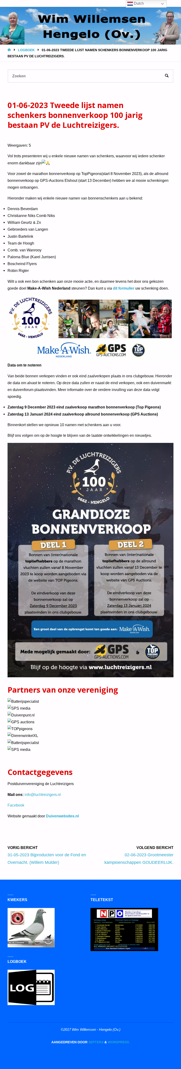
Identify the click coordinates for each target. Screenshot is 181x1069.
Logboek (26, 50)
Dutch (138, 3)
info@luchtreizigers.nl (43, 794)
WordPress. (119, 1042)
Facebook (16, 805)
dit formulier (123, 288)
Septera (95, 1042)
